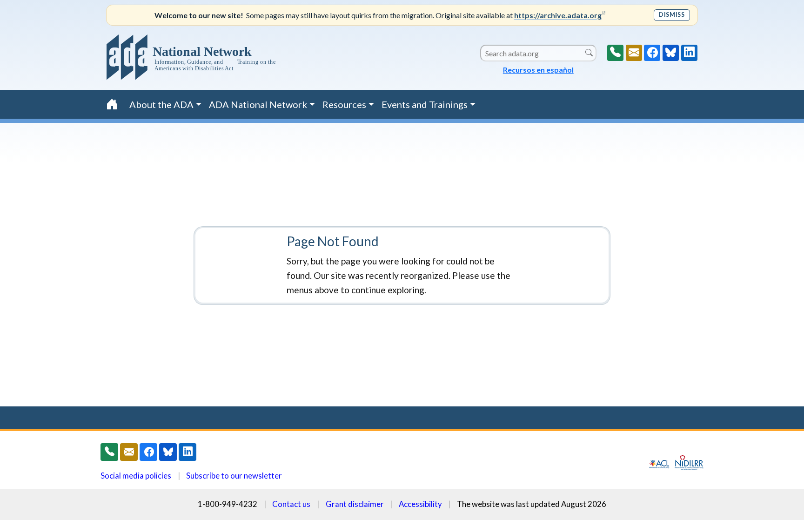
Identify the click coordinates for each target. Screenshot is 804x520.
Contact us (291, 504)
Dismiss (671, 14)
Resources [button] (344, 104)
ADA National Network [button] (258, 104)
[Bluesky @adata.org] (671, 53)
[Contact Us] (634, 53)
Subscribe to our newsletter (234, 475)
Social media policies (135, 475)
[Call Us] (615, 53)
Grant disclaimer (355, 504)
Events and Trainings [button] (425, 104)
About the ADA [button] (161, 104)
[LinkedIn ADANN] (689, 53)
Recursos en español (538, 69)
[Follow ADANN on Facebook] (652, 53)
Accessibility (420, 504)
